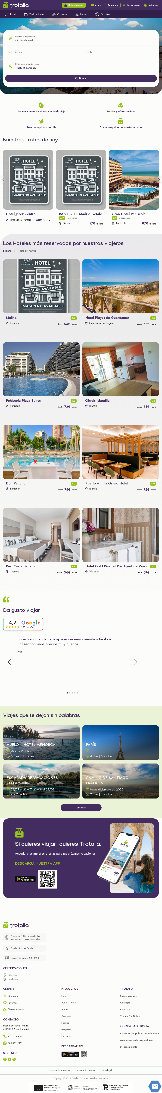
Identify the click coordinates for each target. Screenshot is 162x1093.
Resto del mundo (27, 251)
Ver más (81, 807)
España (7, 251)
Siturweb (13, 974)
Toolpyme (13, 979)
